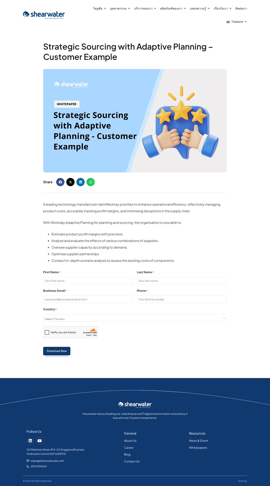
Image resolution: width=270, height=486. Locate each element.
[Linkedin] (30, 441)
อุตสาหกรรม (118, 8)
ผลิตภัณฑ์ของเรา (171, 8)
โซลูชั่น (97, 8)
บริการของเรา (143, 8)
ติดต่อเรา (241, 8)
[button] (60, 182)
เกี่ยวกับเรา (221, 8)
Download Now (57, 351)
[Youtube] (39, 441)
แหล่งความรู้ (198, 8)
